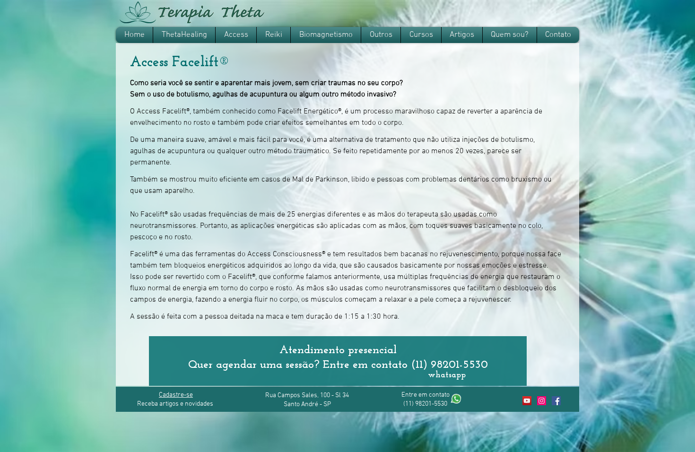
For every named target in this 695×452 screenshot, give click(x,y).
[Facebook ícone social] (556, 400)
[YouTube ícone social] (526, 400)
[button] (236, 35)
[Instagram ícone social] (541, 400)
